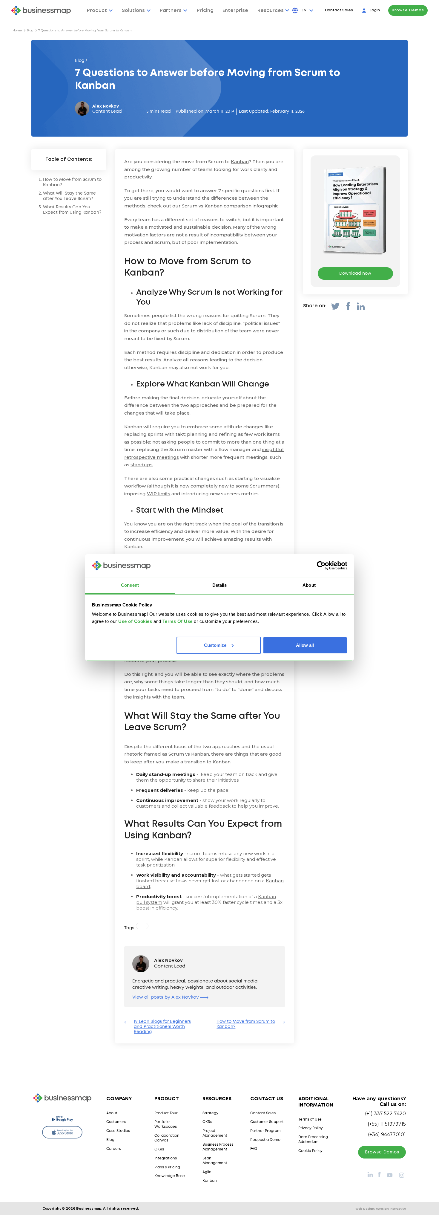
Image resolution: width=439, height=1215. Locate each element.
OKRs (159, 1149)
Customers (116, 1122)
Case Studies (118, 1131)
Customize (215, 645)
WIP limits (158, 493)
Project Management (214, 1133)
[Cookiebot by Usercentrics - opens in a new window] (321, 565)
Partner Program (265, 1131)
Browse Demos (408, 10)
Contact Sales (339, 10)
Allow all (305, 645)
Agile (206, 1172)
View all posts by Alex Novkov (165, 997)
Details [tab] (219, 585)
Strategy (210, 1113)
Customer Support (267, 1122)
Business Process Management (217, 1147)
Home (17, 30)
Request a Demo (265, 1139)
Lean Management (214, 1161)
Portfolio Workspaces (165, 1124)
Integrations (165, 1158)
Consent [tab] (130, 585)
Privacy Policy (310, 1128)
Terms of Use (310, 1119)
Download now (355, 273)
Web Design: (380, 1208)
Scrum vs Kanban (202, 206)
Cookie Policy (310, 1151)
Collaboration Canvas (166, 1138)
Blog (30, 30)
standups (142, 464)
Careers (113, 1148)
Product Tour (166, 1113)
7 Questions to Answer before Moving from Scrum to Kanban (85, 30)
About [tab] (309, 585)
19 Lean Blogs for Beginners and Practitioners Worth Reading (162, 1027)
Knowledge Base (169, 1176)
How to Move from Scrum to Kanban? (246, 1024)
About (111, 1113)
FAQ (253, 1148)
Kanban (239, 161)
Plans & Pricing (167, 1167)
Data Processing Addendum (313, 1139)
